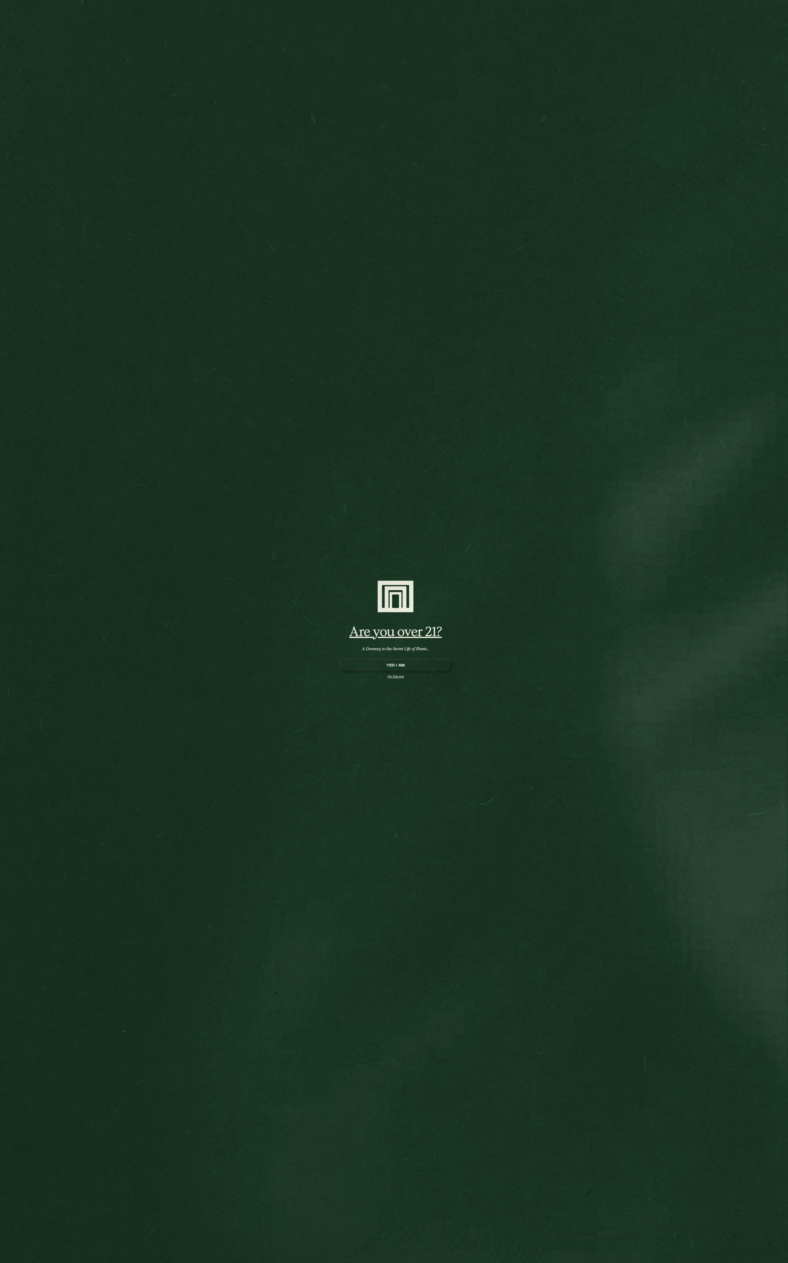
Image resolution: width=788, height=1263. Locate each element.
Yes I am (395, 665)
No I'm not (396, 676)
